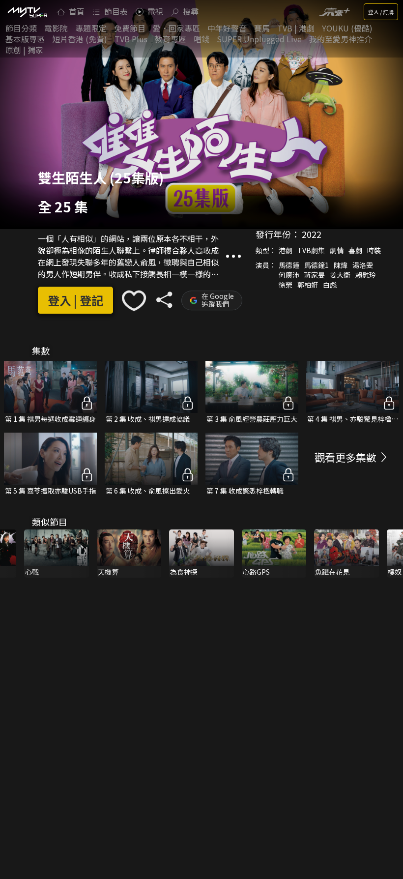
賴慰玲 (365, 275)
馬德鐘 (289, 265)
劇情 (337, 250)
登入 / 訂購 (381, 12)
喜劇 (355, 250)
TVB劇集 (311, 250)
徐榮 (285, 285)
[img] (27, 12)
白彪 (330, 285)
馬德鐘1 (316, 265)
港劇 (285, 250)
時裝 (374, 250)
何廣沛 (289, 275)
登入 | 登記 (75, 300)
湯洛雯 (362, 265)
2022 (311, 234)
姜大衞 (340, 275)
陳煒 (340, 265)
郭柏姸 (307, 285)
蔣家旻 (314, 275)
